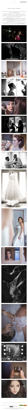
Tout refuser (25, 405)
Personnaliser (11, 406)
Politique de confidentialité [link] (16, 406)
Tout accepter (21, 405)
